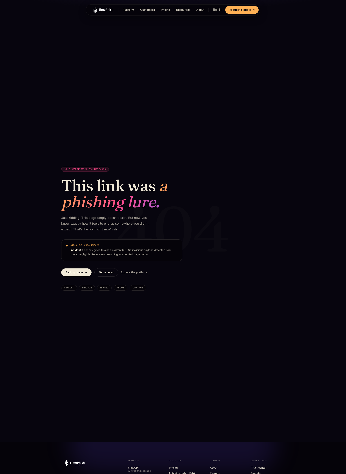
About (200, 10)
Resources (183, 10)
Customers (147, 10)
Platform (128, 10)
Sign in (216, 9)
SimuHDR (87, 288)
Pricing (165, 10)
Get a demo (106, 272)
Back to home (74, 272)
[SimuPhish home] (102, 10)
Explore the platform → (135, 272)
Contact (138, 288)
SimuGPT (69, 288)
